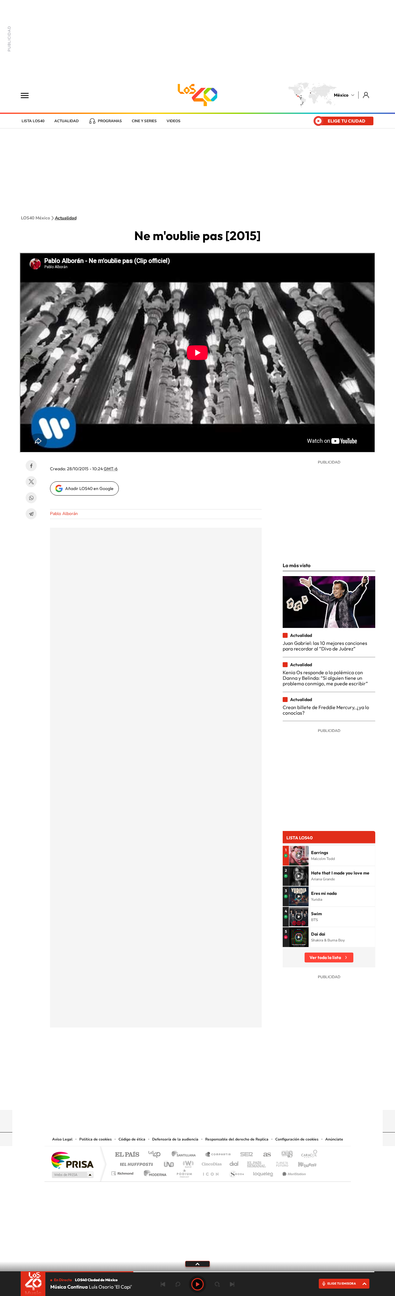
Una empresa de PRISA (72, 1160)
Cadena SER (244, 1155)
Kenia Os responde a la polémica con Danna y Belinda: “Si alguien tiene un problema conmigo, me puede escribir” (325, 678)
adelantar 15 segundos (217, 1284)
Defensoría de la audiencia (175, 1139)
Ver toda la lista (325, 957)
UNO (169, 1162)
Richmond (123, 1172)
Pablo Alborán (64, 514)
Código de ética (131, 1139)
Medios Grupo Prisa (72, 1174)
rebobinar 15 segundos (177, 1284)
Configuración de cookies (296, 1139)
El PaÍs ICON (210, 1172)
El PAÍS (127, 1155)
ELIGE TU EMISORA (341, 1283)
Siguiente (232, 1284)
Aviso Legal (62, 1139)
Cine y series (144, 120)
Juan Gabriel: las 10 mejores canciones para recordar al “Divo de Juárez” (325, 646)
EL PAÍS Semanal (257, 1162)
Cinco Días (211, 1162)
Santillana (185, 1155)
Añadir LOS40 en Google (89, 488)
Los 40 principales (156, 1155)
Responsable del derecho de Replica (236, 1139)
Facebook (31, 465)
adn (285, 1155)
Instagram (191, 1098)
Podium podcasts (184, 1172)
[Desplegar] (197, 1263)
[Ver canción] (299, 856)
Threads (228, 1098)
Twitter (31, 481)
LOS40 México (197, 95)
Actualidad (66, 120)
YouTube (179, 1098)
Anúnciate (334, 1139)
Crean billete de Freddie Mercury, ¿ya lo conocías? (326, 710)
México (341, 95)
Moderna (153, 1172)
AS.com (264, 1155)
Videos (174, 120)
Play (197, 1284)
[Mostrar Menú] (28, 95)
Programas (110, 120)
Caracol (307, 1155)
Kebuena (301, 1162)
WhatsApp (31, 497)
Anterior (163, 1284)
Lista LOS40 (33, 120)
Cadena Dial (234, 1162)
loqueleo (263, 1172)
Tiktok (167, 1098)
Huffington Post (135, 1162)
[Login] (366, 94)
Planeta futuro (279, 1162)
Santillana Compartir (218, 1155)
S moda (236, 1172)
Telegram (31, 513)
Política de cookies (95, 1139)
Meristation (293, 1172)
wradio (187, 1162)
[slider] (197, 1271)
